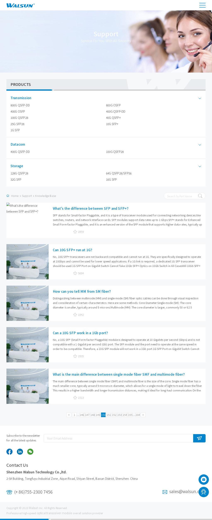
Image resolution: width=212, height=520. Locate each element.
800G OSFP (113, 105)
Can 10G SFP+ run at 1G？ (73, 249)
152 (114, 415)
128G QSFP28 (19, 173)
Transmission (21, 98)
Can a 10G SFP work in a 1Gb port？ (81, 332)
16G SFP (111, 179)
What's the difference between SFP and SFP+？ (91, 208)
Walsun (33, 508)
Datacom (18, 144)
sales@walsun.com (187, 491)
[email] (203, 481)
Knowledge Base (45, 196)
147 (87, 415)
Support (27, 196)
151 (109, 415)
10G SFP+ (112, 124)
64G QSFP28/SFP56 (118, 173)
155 (130, 415)
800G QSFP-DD (20, 105)
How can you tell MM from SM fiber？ (83, 291)
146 (82, 415)
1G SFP (15, 130)
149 (98, 415)
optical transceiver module (54, 513)
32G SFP (16, 179)
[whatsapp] (203, 493)
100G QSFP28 (19, 118)
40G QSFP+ (113, 118)
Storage (17, 166)
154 (125, 415)
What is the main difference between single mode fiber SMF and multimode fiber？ (120, 374)
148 (92, 415)
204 (138, 415)
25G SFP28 (17, 124)
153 (119, 415)
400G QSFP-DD (115, 111)
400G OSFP (18, 111)
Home (15, 196)
